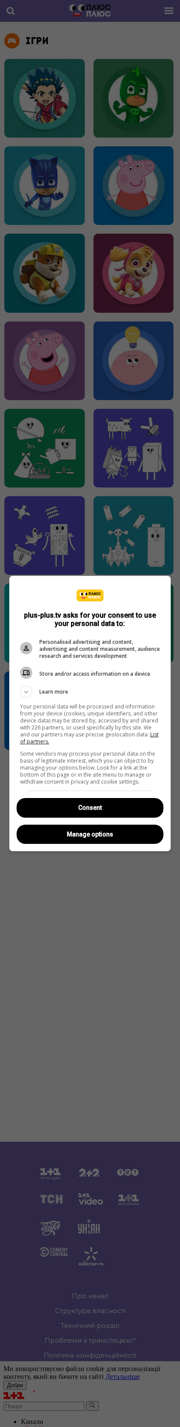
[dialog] (90, 713)
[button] (90, 692)
